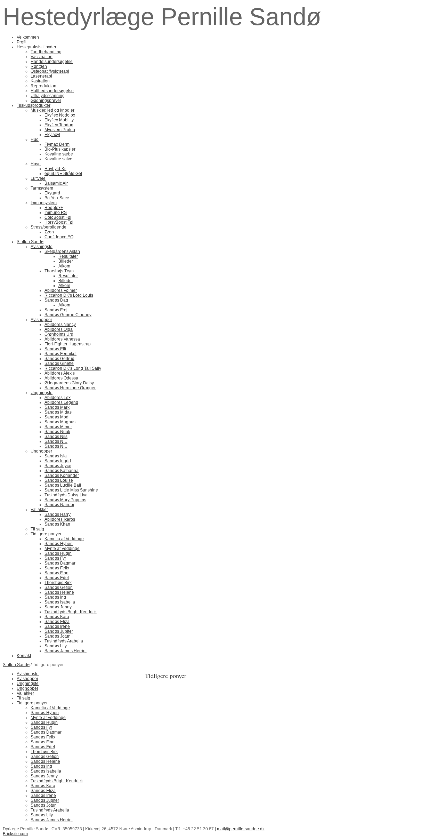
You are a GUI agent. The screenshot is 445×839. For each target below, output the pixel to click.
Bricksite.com (15, 833)
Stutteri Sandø (16, 664)
